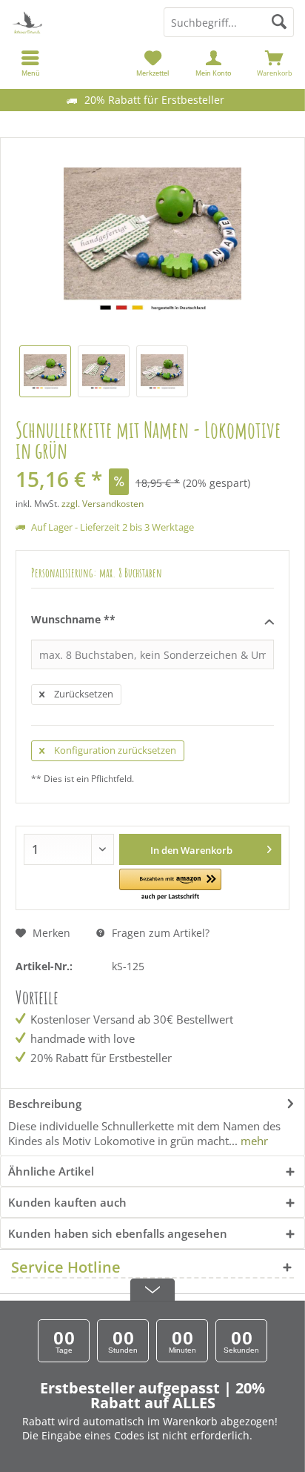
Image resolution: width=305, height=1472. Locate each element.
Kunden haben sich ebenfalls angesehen (117, 1233)
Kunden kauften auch (67, 1202)
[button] (170, 885)
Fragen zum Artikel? (159, 933)
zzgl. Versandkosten (102, 503)
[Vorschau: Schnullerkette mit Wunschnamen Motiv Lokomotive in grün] (45, 371)
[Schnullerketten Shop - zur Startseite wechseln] (76, 22)
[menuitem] (274, 63)
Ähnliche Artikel (51, 1171)
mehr (253, 1140)
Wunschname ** (73, 619)
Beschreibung (44, 1103)
